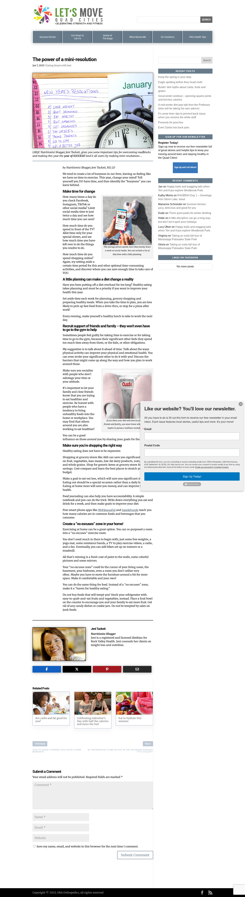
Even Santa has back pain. (174, 127)
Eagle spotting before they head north (180, 82)
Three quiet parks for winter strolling (190, 213)
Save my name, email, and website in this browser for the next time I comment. (87, 846)
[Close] (241, 404)
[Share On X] (77, 669)
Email (147, 429)
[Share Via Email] (137, 669)
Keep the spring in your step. (175, 77)
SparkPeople (130, 510)
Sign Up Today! (192, 476)
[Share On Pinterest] (107, 669)
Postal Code (152, 445)
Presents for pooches (170, 122)
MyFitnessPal (107, 510)
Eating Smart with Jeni (58, 65)
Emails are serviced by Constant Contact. (212, 467)
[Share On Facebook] (46, 669)
